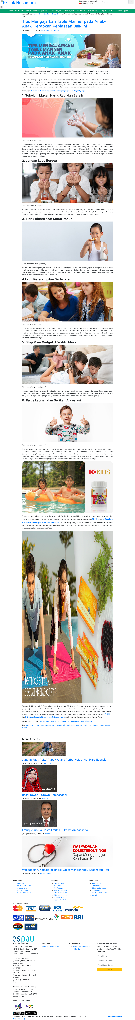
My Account (58, 888)
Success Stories (48, 798)
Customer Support (122, 11)
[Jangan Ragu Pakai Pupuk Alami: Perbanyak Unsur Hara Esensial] (44, 749)
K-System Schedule (99, 888)
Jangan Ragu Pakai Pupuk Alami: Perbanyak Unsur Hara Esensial (64, 759)
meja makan (92, 725)
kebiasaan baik (81, 725)
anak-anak (30, 725)
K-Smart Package (60, 890)
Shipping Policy (22, 890)
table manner (102, 725)
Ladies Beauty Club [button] (56, 11)
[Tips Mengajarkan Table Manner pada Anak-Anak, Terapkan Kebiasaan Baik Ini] (71, 51)
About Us (20, 883)
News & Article (44, 14)
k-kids (36, 725)
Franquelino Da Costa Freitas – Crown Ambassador (55, 830)
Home (11, 11)
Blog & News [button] (81, 11)
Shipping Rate (22, 888)
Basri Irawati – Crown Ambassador (44, 795)
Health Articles (48, 763)
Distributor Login (60, 895)
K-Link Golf (77, 949)
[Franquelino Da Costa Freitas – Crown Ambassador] (39, 814)
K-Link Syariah (69, 11)
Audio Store (96, 883)
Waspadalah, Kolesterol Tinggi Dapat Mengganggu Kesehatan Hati (65, 869)
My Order (57, 886)
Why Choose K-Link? (24, 886)
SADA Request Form (99, 893)
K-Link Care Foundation (81, 947)
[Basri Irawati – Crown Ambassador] (39, 778)
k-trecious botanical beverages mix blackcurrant (57, 725)
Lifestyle (55, 14)
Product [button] (28, 11)
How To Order (59, 883)
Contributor (96, 890)
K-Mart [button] (111, 11)
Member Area (59, 897)
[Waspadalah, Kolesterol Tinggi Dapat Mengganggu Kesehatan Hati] (67, 851)
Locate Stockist (60, 900)
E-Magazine (103, 11)
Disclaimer (96, 895)
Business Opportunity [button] (40, 11)
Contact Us (96, 886)
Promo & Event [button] (92, 11)
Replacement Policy (24, 893)
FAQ (23, 1019)
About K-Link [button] (19, 11)
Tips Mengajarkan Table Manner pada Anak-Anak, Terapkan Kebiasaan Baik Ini (64, 23)
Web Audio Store (60, 893)
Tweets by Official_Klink (50, 947)
